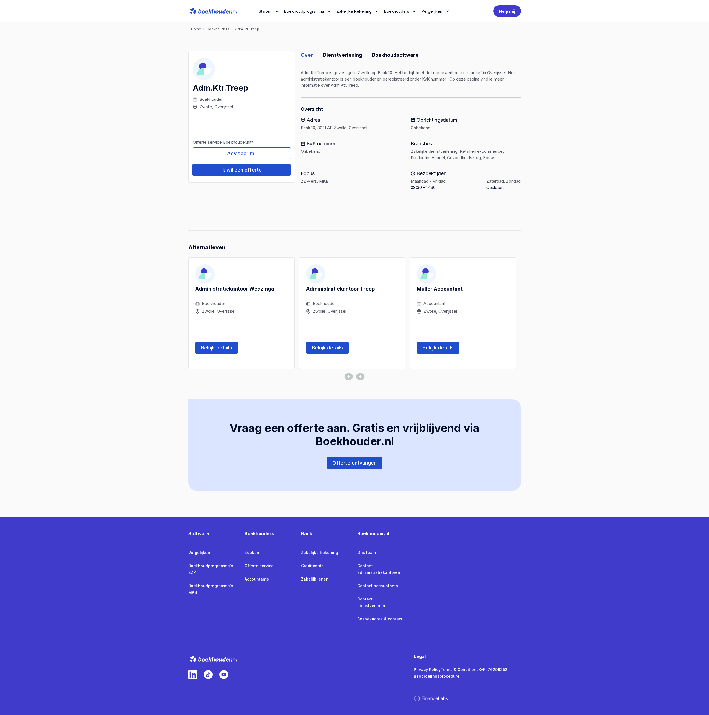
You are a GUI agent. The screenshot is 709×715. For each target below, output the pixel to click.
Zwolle (205, 106)
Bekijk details (216, 348)
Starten (265, 11)
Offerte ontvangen (354, 463)
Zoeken (252, 552)
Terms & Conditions (460, 669)
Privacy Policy (427, 669)
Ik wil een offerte (241, 170)
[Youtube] (223, 674)
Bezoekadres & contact (379, 618)
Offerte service (259, 565)
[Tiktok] (208, 674)
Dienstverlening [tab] (342, 55)
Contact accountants (377, 585)
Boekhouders (396, 11)
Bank (306, 533)
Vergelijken (199, 552)
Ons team (366, 552)
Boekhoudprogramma (304, 11)
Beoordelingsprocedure (436, 676)
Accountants (257, 579)
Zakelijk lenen (314, 579)
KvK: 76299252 (493, 669)
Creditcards (312, 565)
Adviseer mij (241, 153)
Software (198, 533)
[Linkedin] (192, 674)
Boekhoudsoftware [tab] (395, 55)
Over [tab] (307, 55)
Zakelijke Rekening (354, 11)
